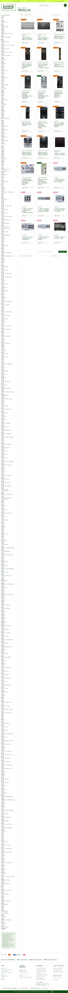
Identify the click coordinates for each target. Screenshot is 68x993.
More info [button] (45, 991)
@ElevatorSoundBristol (8, 959)
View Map (55, 979)
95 (45, 251)
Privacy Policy (24, 988)
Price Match (4, 971)
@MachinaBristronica (36, 959)
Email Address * (39, 982)
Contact (3, 979)
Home (19, 8)
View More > (62, 251)
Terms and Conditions (35, 988)
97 (50, 251)
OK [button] (52, 991)
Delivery (3, 968)
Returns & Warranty (6, 969)
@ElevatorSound (23, 959)
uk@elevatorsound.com (25, 977)
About (2, 977)
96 (48, 251)
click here (15, 1)
